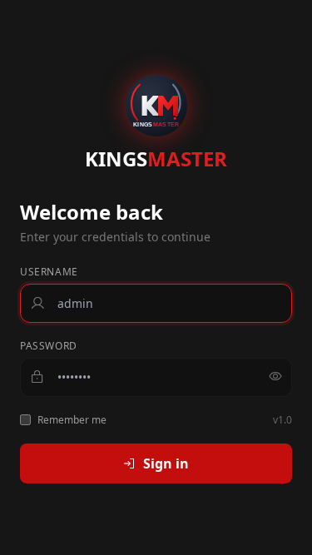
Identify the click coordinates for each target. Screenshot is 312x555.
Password (48, 346)
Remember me (71, 420)
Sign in (166, 463)
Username (49, 272)
